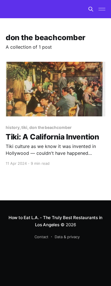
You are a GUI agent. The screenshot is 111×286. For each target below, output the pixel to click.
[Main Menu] (102, 9)
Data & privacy (67, 236)
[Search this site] (90, 9)
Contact (41, 236)
